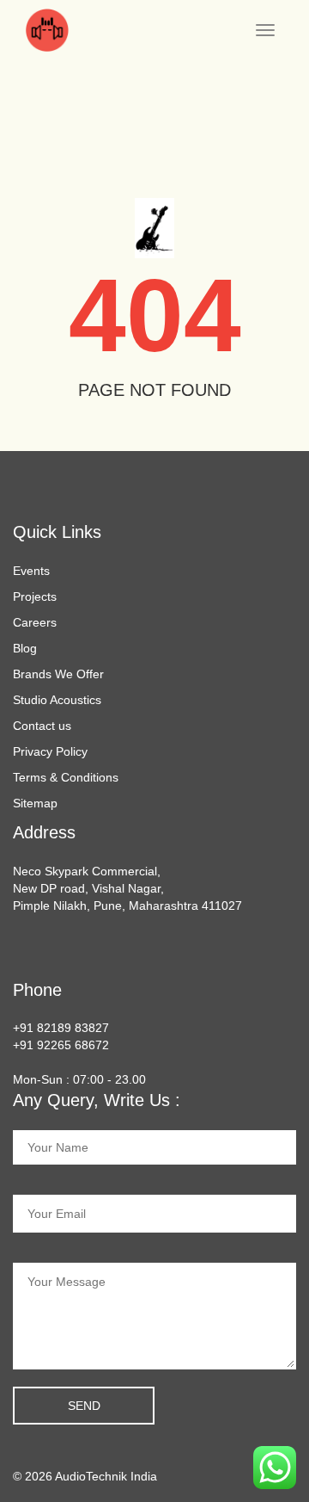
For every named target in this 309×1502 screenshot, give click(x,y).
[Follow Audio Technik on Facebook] (19, 948)
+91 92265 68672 (61, 1045)
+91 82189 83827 (61, 1028)
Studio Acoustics (57, 700)
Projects (35, 596)
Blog (25, 648)
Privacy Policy (50, 751)
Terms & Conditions (65, 777)
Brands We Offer (58, 674)
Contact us (42, 725)
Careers (35, 622)
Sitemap (35, 803)
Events (31, 571)
